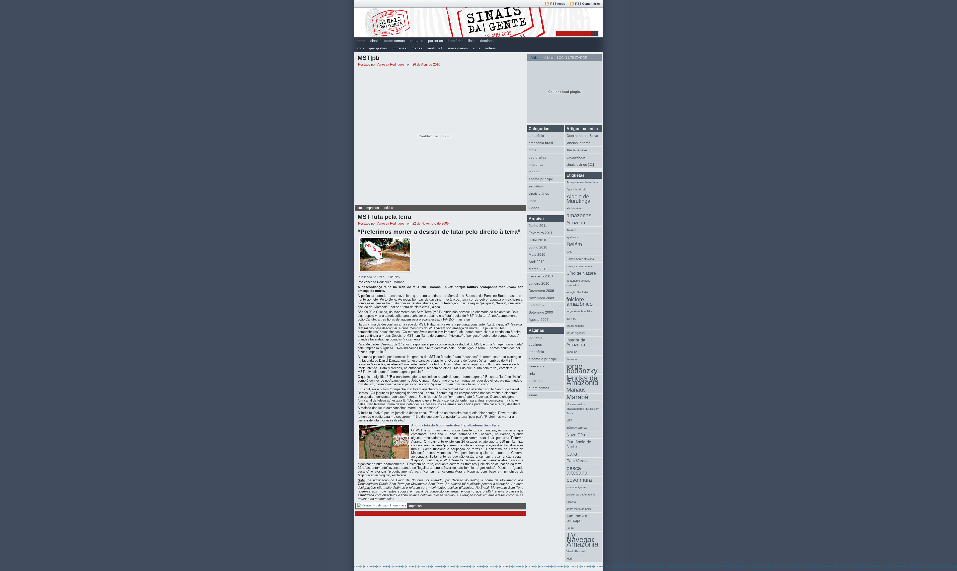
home (360, 41)
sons (476, 48)
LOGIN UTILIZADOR (572, 58)
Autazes (571, 230)
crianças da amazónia (579, 266)
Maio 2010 (537, 254)
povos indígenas (576, 487)
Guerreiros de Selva (582, 136)
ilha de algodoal (575, 332)
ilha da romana (575, 325)
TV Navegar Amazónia (582, 540)
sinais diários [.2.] (580, 164)
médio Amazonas (576, 427)
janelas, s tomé (578, 143)
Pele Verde (576, 461)
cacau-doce (575, 157)
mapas (416, 48)
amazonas (578, 215)
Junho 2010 (538, 247)
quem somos (394, 41)
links (471, 41)
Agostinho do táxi (576, 189)
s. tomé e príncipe (543, 359)
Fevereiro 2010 (541, 276)
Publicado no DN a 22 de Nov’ (379, 277)
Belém (574, 244)
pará (571, 454)
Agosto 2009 (539, 320)
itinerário (571, 359)
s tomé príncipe (541, 179)
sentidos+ (434, 48)
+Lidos (548, 58)
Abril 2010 (537, 262)
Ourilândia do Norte (578, 444)
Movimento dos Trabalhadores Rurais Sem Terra (582, 409)
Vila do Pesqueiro (576, 551)
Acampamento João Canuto (583, 182)
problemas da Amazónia (580, 494)
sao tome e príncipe (576, 518)
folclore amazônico (579, 301)
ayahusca (572, 237)
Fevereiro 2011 (541, 233)
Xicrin (569, 558)
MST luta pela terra (384, 216)
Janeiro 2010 (539, 283)
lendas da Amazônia (582, 380)
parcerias (435, 41)
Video (535, 58)
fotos (360, 48)
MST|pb (369, 57)
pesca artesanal (577, 470)
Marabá (577, 397)
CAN (569, 251)
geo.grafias (378, 48)
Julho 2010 (537, 240)
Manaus (576, 390)
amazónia (536, 136)
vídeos (490, 48)
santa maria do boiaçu (579, 508)
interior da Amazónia (575, 342)
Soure (570, 527)
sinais (374, 41)
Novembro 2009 (541, 298)
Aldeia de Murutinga (578, 198)
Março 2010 (538, 269)
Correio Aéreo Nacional (580, 258)
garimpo (571, 318)
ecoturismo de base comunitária (578, 283)
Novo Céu (575, 434)
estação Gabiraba (577, 292)
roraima (571, 501)
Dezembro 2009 (541, 291)
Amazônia (575, 222)
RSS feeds (557, 3)
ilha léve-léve (576, 150)
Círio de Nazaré (581, 273)
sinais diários (457, 48)
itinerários (455, 41)
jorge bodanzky (582, 369)
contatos (416, 41)
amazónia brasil (541, 143)
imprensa (399, 48)
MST (569, 420)
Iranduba (571, 351)
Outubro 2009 (540, 305)
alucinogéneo (574, 208)
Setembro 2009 (541, 312)
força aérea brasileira (579, 311)
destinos (486, 41)
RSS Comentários (588, 3)
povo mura (579, 480)
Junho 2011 (538, 226)
